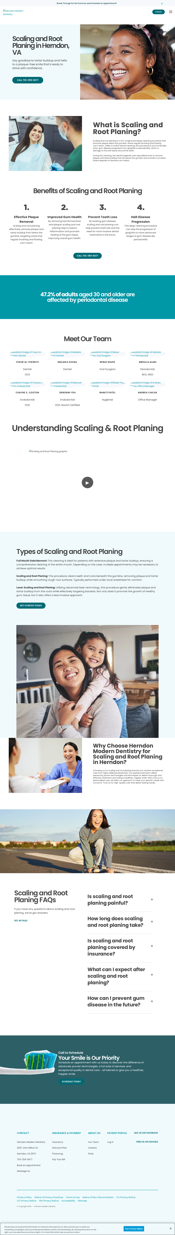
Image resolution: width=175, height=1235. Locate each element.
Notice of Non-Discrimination (98, 1197)
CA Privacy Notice (125, 1197)
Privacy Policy (24, 1197)
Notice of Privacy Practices (48, 1197)
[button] (170, 12)
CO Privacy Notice (26, 1200)
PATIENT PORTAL (117, 1133)
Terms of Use (73, 1197)
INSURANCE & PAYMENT (66, 1133)
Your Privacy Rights (134, 1228)
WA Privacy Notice (49, 1200)
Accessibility (68, 1200)
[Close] (171, 1228)
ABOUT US (94, 1133)
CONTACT (23, 1133)
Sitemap (82, 1200)
